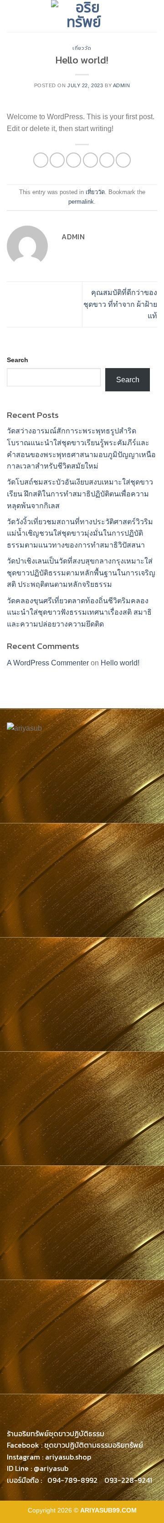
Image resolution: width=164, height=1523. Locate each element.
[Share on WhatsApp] (40, 160)
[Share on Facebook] (57, 160)
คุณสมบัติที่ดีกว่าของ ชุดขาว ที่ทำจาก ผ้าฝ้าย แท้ (120, 304)
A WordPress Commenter (48, 663)
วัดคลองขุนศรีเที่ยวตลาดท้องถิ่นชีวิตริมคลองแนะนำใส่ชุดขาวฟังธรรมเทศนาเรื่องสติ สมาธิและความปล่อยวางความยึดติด (79, 612)
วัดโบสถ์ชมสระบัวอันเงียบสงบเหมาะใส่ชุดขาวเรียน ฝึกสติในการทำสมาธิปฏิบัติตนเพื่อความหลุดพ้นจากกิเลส (80, 493)
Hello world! (120, 663)
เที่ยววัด (81, 48)
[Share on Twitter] (73, 160)
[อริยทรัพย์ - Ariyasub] (84, 16)
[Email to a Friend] (90, 160)
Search (17, 360)
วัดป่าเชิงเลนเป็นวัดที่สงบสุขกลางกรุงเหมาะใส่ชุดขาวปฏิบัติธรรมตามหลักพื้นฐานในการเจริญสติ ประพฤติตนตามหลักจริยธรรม (81, 572)
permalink (81, 201)
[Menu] (12, 16)
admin (121, 85)
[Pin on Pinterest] (106, 160)
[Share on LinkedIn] (123, 160)
